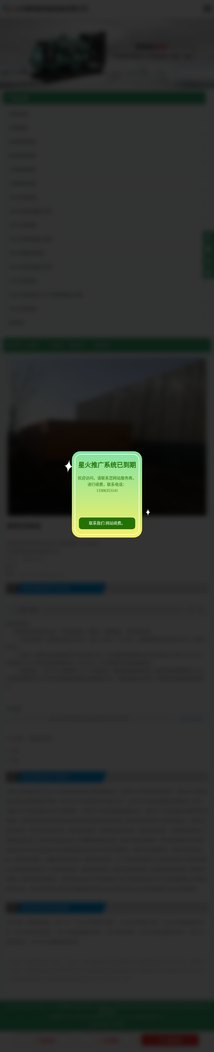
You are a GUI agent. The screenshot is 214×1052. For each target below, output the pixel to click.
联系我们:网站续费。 (107, 523)
